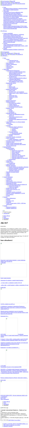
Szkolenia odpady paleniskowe (16, 126)
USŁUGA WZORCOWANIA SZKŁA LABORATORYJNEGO (18, 78)
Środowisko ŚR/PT (16, 154)
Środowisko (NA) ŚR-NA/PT (18, 155)
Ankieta (11, 28)
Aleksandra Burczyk (13, 60)
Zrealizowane (12, 163)
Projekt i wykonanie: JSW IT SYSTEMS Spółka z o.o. (15, 423)
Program (14, 129)
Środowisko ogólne (13, 96)
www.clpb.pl (17, 420)
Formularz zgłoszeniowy (14, 134)
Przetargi (15, 44)
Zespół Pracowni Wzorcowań (10, 12)
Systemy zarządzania (8, 177)
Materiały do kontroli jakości (12, 172)
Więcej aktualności (5, 399)
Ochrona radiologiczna (14, 105)
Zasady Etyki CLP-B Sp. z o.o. (13, 189)
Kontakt (15, 28)
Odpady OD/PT (15, 153)
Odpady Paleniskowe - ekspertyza (16, 139)
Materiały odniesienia (13, 27)
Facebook (23, 3)
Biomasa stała (12, 86)
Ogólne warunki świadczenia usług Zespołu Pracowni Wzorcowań (15, 23)
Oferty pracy (9, 65)
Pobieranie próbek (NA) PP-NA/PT (20, 158)
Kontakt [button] (5, 48)
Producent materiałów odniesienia (16, 168)
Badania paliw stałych (11, 83)
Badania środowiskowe (11, 13)
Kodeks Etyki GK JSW (14, 38)
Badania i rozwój (10, 108)
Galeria (8, 28)
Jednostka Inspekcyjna (20, 16)
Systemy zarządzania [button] (8, 33)
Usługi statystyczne (10, 164)
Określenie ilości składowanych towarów (18, 119)
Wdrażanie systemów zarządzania (13, 136)
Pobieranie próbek (10, 16)
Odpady (11, 98)
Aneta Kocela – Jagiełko (14, 61)
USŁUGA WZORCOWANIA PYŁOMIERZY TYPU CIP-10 (16, 81)
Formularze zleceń (13, 21)
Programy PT (12, 149)
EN (11, 4)
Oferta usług (6, 69)
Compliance (11, 39)
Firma (4, 58)
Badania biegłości (7, 26)
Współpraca (11, 111)
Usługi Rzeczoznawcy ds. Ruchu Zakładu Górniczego (15, 17)
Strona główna (6, 215)
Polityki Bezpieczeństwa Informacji (13, 35)
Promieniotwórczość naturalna (15, 106)
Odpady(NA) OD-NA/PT (17, 150)
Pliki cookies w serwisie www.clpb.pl (11, 425)
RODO (18, 2)
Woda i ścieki (12, 90)
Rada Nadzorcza (10, 8)
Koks (10, 85)
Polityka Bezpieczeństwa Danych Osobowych (16, 184)
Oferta (10, 109)
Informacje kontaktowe (8, 49)
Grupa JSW (12, 3)
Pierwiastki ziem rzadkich (14, 103)
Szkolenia (11, 18)
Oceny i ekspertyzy (13, 19)
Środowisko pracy (13, 95)
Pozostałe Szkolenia (13, 131)
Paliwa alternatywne (13, 88)
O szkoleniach (15, 128)
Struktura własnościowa (19, 8)
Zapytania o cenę (10, 200)
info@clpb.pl (11, 420)
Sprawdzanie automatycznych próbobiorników (15, 117)
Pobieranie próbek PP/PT (17, 157)
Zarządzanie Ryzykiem (11, 183)
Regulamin (7, 45)
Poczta (8, 2)
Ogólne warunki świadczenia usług (14, 143)
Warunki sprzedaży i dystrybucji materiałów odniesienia (16, 170)
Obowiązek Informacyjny (14, 185)
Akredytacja (6, 34)
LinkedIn (8, 4)
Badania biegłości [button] (7, 24)
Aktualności (15, 9)
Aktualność (5, 213)
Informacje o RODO (8, 426)
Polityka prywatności (13, 187)
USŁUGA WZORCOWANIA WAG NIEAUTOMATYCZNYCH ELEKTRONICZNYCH (17, 73)
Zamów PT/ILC (20, 26)
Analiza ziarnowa (13, 104)
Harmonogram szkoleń (17, 133)
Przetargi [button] (5, 43)
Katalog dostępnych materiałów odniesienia (18, 167)
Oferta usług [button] (6, 11)
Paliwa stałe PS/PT (16, 152)
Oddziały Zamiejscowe (19, 49)
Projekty (11, 110)
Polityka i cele (17, 34)
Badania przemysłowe (11, 100)
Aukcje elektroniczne (8, 44)
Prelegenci (14, 130)
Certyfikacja (11, 34)
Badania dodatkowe (13, 14)
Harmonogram (12, 159)
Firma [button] (4, 7)
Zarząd (4, 8)
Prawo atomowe (7, 42)
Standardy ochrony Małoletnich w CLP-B (15, 193)
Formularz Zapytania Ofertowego (13, 140)
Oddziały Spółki (9, 9)
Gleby (10, 99)
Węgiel (10, 84)
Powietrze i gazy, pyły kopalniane (16, 91)
